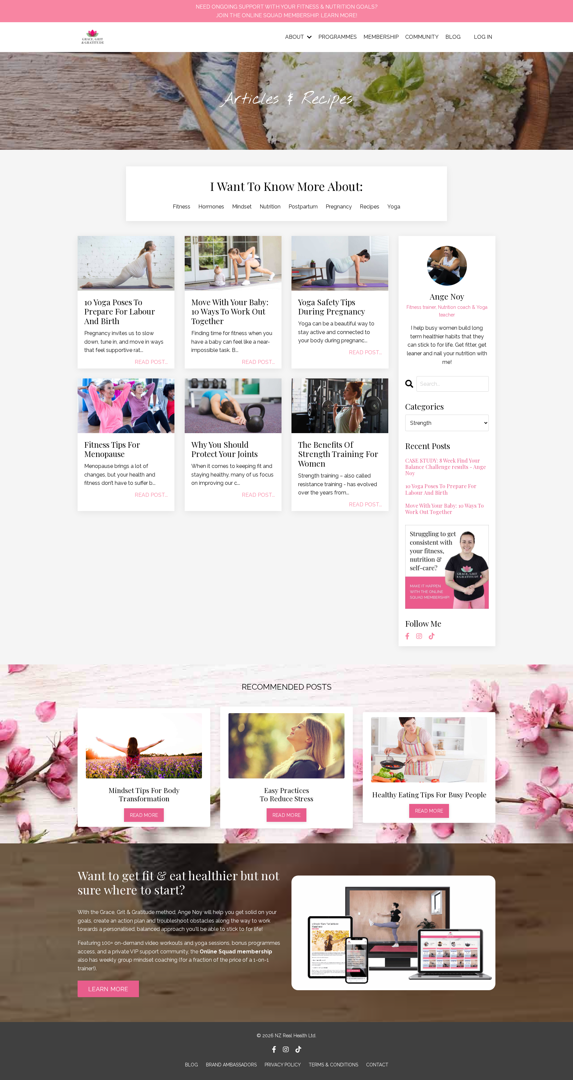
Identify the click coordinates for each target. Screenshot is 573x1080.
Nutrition (270, 206)
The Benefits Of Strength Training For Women (338, 454)
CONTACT (377, 1064)
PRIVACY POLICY (283, 1064)
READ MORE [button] (144, 815)
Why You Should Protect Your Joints (224, 449)
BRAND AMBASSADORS (231, 1064)
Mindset (242, 206)
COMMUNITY (422, 37)
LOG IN (483, 37)
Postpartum (303, 206)
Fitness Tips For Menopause (112, 449)
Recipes (369, 206)
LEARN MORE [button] (108, 989)
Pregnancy (339, 206)
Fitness (181, 206)
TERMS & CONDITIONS (333, 1064)
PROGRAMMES (337, 37)
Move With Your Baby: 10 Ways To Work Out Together (230, 311)
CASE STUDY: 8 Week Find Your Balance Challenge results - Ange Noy (445, 467)
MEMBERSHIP (381, 37)
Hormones (211, 206)
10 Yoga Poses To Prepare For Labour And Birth (119, 311)
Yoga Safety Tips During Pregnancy (331, 306)
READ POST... (151, 362)
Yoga (393, 206)
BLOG (453, 37)
